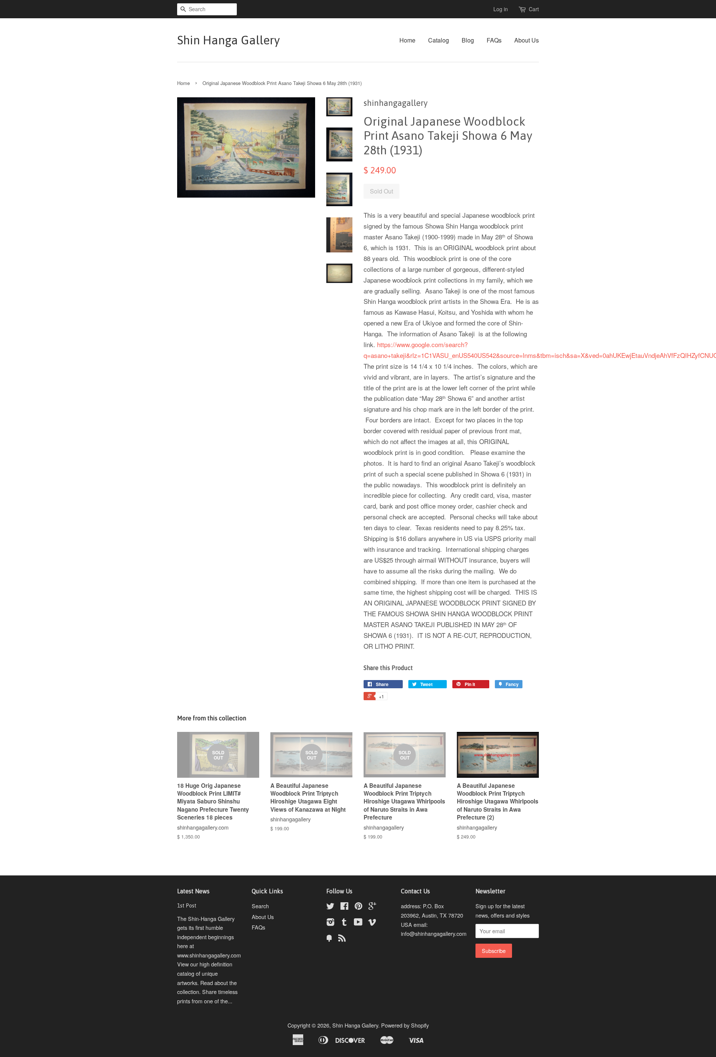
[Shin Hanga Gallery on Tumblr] (344, 923)
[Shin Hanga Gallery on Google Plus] (372, 907)
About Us (526, 40)
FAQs (494, 40)
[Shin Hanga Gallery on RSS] (342, 939)
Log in (500, 9)
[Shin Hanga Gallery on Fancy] (329, 939)
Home (407, 40)
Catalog (438, 40)
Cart (534, 9)
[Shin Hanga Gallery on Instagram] (330, 923)
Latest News (193, 891)
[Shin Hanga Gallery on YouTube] (358, 923)
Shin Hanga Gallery (228, 40)
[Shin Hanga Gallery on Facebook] (344, 907)
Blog (468, 40)
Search (260, 906)
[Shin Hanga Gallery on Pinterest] (358, 907)
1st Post (187, 906)
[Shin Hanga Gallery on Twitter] (330, 907)
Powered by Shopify (405, 1025)
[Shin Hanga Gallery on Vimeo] (372, 923)
